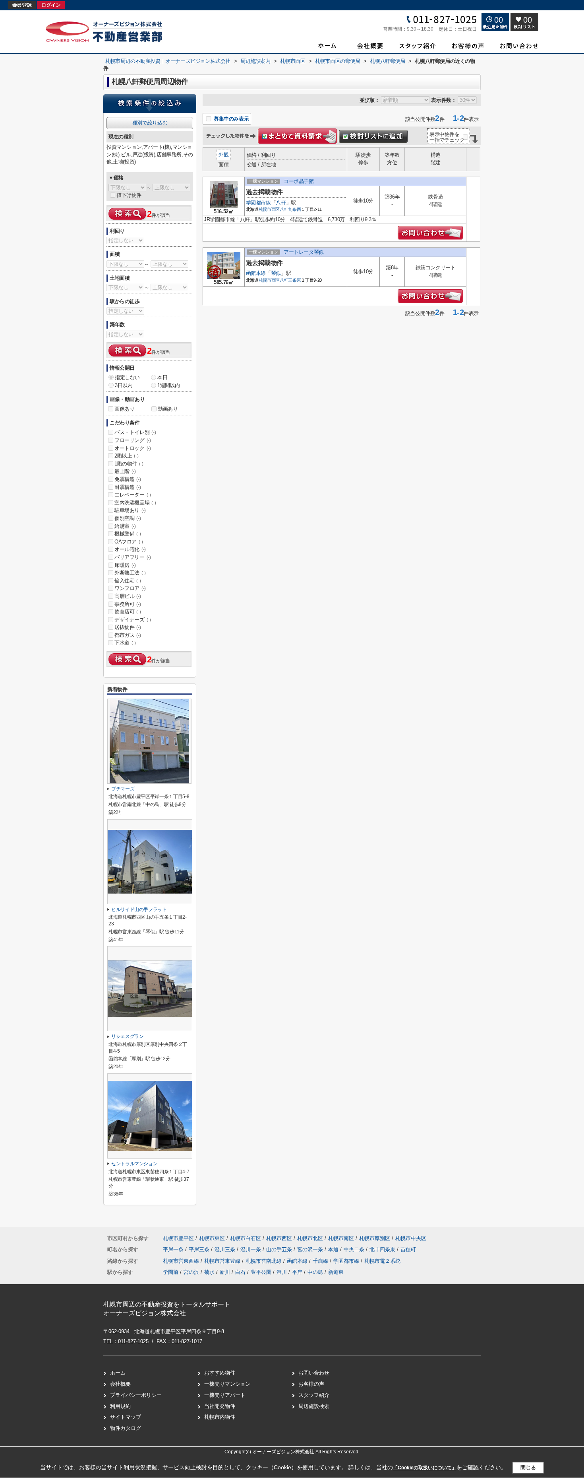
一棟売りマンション (227, 1384)
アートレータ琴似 (304, 252)
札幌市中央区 (410, 1238)
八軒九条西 (290, 209)
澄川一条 (251, 1249)
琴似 (276, 273)
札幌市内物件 (219, 1417)
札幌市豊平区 (178, 1238)
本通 (334, 1249)
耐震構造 (127, 487)
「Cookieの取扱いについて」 (424, 1467)
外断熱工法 (130, 573)
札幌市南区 (341, 1238)
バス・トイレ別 (135, 432)
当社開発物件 (219, 1406)
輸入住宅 (127, 581)
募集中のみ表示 (230, 119)
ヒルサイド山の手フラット (139, 909)
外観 (223, 155)
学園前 (170, 1272)
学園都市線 (258, 203)
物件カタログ (125, 1428)
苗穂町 (408, 1249)
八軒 (281, 203)
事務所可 (127, 604)
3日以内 (123, 385)
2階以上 (126, 456)
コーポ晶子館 (299, 181)
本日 (162, 377)
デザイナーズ (132, 620)
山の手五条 (280, 1249)
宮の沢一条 (311, 1249)
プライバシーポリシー (136, 1395)
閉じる (528, 1467)
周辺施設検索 (313, 1406)
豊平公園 (261, 1272)
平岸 (297, 1272)
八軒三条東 (290, 280)
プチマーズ (122, 789)
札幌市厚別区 (374, 1238)
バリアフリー (132, 557)
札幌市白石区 (245, 1238)
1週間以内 (168, 385)
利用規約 (120, 1406)
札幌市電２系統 (382, 1261)
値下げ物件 (128, 195)
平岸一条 (174, 1249)
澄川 (282, 1272)
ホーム (118, 1373)
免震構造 (127, 479)
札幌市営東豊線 (223, 1261)
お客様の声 (311, 1384)
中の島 (315, 1272)
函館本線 (256, 273)
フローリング (132, 440)
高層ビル (127, 596)
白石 (240, 1272)
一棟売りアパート (225, 1395)
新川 (225, 1272)
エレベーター (132, 495)
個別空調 (127, 518)
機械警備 (127, 534)
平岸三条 (200, 1249)
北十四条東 (383, 1249)
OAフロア (128, 542)
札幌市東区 (212, 1238)
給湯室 (125, 526)
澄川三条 (226, 1249)
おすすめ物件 (219, 1373)
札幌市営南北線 (264, 1261)
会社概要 (120, 1384)
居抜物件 (127, 627)
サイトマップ (125, 1417)
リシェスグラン (127, 1036)
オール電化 (130, 549)
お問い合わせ (313, 1373)
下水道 (125, 643)
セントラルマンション (134, 1163)
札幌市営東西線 (182, 1261)
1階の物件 (128, 464)
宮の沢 (191, 1272)
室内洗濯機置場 (135, 503)
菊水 (209, 1272)
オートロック (132, 448)
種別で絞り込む (149, 123)
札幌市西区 (269, 209)
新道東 (336, 1272)
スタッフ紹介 (313, 1395)
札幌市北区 (310, 1238)
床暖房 (125, 565)
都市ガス (127, 635)
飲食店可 (127, 612)
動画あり (168, 409)
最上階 (125, 471)
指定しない (127, 377)
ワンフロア (130, 588)
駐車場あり (130, 510)
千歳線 (321, 1261)
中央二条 (355, 1249)
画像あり (124, 409)
